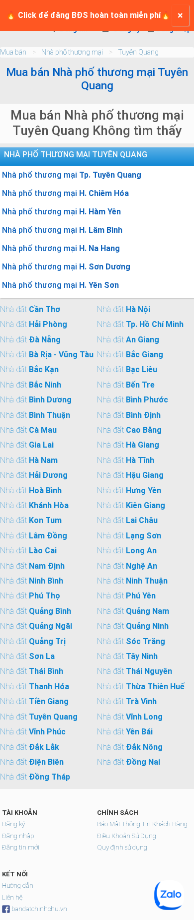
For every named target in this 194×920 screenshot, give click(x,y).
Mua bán (13, 52)
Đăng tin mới (20, 847)
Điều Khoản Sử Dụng (126, 836)
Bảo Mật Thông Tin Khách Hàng (142, 824)
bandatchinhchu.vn (39, 909)
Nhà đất (30, 309)
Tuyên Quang (138, 52)
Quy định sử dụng (122, 847)
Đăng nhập (18, 836)
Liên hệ (12, 897)
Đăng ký (13, 824)
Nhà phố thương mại (72, 52)
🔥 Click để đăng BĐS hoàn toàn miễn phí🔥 (88, 15)
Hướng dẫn (17, 885)
